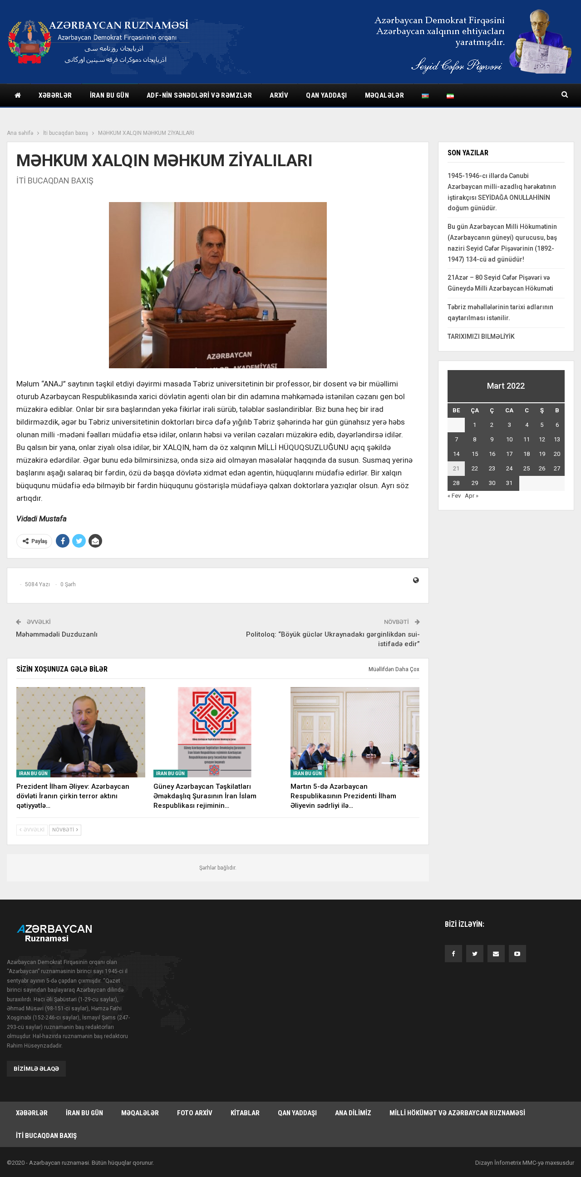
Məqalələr (384, 95)
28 (456, 483)
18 (526, 453)
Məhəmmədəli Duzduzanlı (57, 634)
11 (526, 439)
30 (492, 483)
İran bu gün (109, 95)
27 (557, 468)
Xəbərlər (55, 95)
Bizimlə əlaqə (36, 1068)
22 (475, 468)
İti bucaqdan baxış (46, 1136)
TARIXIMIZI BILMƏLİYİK (481, 336)
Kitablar (245, 1113)
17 (509, 453)
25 (526, 468)
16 (492, 453)
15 (475, 453)
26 (542, 468)
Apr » (471, 495)
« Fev (454, 495)
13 (557, 439)
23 (492, 468)
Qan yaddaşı (326, 95)
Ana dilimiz (353, 1113)
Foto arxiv (194, 1113)
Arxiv (279, 95)
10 (509, 439)
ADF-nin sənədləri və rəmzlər (199, 95)
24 (509, 468)
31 (509, 483)
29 (475, 483)
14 (456, 453)
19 (542, 453)
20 (557, 453)
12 (542, 439)
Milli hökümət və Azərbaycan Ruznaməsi (457, 1113)
